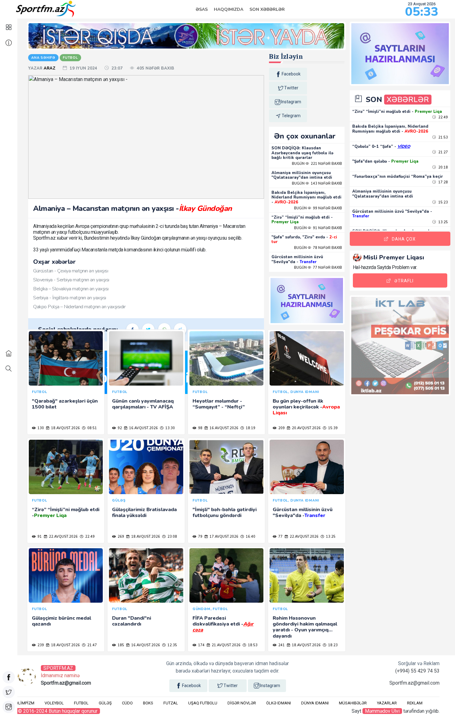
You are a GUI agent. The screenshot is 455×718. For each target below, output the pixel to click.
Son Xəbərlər (267, 9)
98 (199, 428)
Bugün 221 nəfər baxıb (317, 163)
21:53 (442, 137)
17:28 (442, 182)
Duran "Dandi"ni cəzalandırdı (131, 621)
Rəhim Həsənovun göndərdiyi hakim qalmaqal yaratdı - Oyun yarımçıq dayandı (305, 627)
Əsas (202, 9)
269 (120, 536)
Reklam (414, 703)
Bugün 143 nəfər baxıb (317, 183)
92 (119, 428)
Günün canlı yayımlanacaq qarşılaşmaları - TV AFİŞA (143, 404)
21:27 (442, 152)
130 (40, 428)
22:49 (89, 536)
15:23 (442, 202)
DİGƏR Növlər (242, 703)
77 (280, 536)
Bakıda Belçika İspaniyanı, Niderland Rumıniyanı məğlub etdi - (306, 197)
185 (120, 645)
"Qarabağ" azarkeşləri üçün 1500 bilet (65, 404)
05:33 (421, 11)
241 (281, 645)
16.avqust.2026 (143, 428)
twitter (291, 87)
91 (39, 536)
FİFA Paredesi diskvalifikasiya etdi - (223, 624)
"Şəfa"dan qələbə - (385, 161)
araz (50, 68)
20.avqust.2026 (306, 428)
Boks (148, 703)
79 (199, 536)
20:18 (442, 167)
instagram (291, 101)
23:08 (172, 536)
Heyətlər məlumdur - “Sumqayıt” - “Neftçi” (219, 404)
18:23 (332, 645)
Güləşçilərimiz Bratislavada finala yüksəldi (144, 512)
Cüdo (127, 703)
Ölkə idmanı (278, 703)
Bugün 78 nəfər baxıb (318, 248)
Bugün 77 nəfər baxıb (318, 267)
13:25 (330, 536)
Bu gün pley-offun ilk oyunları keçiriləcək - (306, 407)
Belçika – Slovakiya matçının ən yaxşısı (71, 288)
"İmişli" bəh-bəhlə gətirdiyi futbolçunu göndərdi (225, 512)
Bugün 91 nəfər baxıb (318, 228)
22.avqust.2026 (63, 536)
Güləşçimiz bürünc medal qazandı (61, 621)
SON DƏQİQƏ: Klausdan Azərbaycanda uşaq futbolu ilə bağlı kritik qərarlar (302, 152)
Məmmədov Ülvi (382, 711)
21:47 (91, 645)
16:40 (250, 536)
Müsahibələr (353, 703)
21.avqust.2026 (225, 645)
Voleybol (54, 703)
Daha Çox (404, 239)
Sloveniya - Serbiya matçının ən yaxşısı (71, 279)
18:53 (252, 645)
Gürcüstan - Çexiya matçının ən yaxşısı (70, 270)
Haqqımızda (228, 9)
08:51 (91, 428)
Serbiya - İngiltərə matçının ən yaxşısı (69, 297)
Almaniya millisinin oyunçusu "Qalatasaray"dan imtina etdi (301, 175)
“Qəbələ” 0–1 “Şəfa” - (381, 146)
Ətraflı (404, 280)
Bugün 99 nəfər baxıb (318, 208)
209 (281, 428)
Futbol (81, 703)
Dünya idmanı (315, 703)
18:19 (250, 428)
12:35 (172, 645)
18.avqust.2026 (65, 428)
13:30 (169, 428)
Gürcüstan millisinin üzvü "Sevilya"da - (297, 259)
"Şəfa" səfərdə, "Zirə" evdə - (304, 239)
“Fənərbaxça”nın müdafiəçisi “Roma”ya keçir (397, 176)
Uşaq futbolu (202, 703)
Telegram (291, 115)
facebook (291, 73)
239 (40, 645)
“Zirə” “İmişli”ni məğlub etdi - (302, 220)
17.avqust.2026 (223, 536)
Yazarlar (387, 703)
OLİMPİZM (24, 703)
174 (201, 645)
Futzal (170, 703)
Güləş (105, 703)
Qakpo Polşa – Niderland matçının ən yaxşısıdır (79, 306)
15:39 (332, 428)
